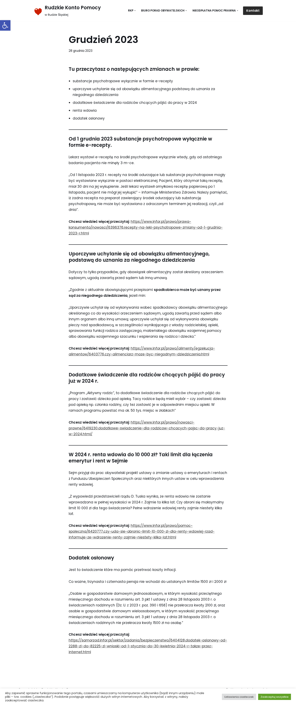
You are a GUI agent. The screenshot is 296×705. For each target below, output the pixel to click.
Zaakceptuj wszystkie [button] (275, 697)
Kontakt (253, 10)
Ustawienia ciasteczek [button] (239, 697)
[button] (5, 25)
